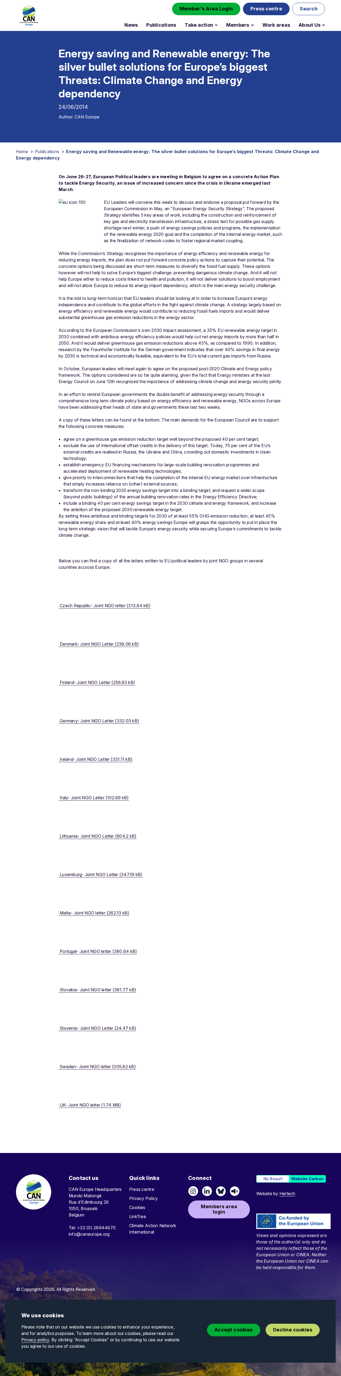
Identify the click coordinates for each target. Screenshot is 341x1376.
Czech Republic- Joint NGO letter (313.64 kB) (105, 605)
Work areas (276, 25)
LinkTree (137, 1216)
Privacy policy (35, 1339)
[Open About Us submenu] (323, 25)
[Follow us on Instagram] (193, 1191)
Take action (199, 25)
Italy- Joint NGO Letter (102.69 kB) (94, 797)
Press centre (141, 1189)
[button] (206, 9)
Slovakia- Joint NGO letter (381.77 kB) (97, 989)
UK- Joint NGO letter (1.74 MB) (90, 1105)
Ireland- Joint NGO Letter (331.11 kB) (95, 759)
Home (22, 151)
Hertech (287, 1193)
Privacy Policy (143, 1198)
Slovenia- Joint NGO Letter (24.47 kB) (97, 1028)
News (131, 25)
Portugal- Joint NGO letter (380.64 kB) (98, 951)
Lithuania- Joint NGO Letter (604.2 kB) (97, 836)
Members (237, 25)
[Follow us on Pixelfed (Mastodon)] (221, 1191)
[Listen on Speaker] (235, 1191)
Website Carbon (307, 1178)
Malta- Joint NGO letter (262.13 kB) (94, 913)
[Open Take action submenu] (216, 25)
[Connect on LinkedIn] (207, 1191)
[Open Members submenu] (252, 25)
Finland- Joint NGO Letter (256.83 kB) (97, 682)
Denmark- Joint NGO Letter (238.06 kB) (99, 644)
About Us (309, 25)
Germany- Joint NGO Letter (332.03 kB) (99, 720)
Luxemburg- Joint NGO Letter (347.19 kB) (101, 874)
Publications (161, 25)
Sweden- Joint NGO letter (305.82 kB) (97, 1066)
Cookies (137, 1207)
